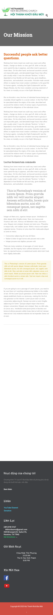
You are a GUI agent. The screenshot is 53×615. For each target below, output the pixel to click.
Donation (7, 511)
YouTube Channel (11, 508)
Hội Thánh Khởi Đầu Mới (33, 606)
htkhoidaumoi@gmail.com (16, 529)
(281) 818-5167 (10, 527)
